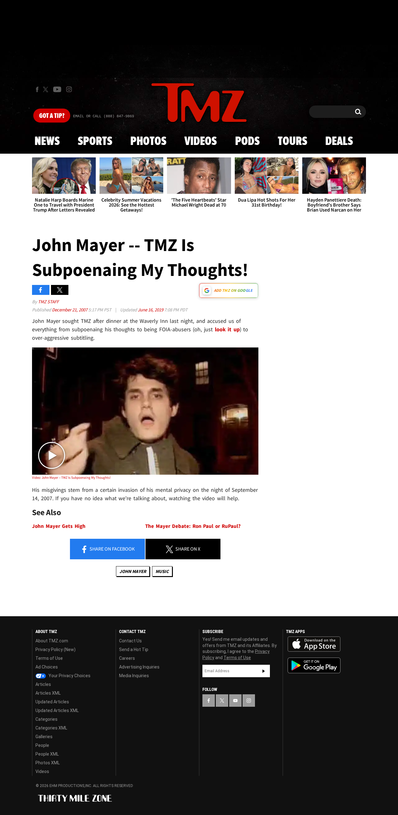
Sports (95, 141)
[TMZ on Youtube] (57, 89)
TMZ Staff (48, 302)
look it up (227, 329)
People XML (47, 754)
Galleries (44, 736)
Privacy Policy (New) (55, 649)
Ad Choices (46, 666)
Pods (247, 141)
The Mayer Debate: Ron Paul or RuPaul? (193, 526)
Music (162, 571)
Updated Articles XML (57, 710)
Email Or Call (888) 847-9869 (103, 116)
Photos (148, 141)
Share (112, 549)
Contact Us (130, 640)
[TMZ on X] (46, 89)
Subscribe (263, 671)
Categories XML (51, 727)
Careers (127, 658)
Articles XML (48, 693)
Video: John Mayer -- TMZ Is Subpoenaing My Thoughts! (71, 477)
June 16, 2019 (151, 310)
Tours (292, 141)
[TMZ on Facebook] (37, 89)
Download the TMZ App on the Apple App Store (314, 644)
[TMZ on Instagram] (69, 89)
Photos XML (47, 762)
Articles (43, 684)
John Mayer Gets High (59, 526)
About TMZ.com (51, 640)
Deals (339, 141)
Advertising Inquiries (139, 666)
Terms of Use (49, 658)
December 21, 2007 (70, 310)
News (47, 141)
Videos (200, 141)
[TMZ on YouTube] (235, 700)
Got (51, 116)
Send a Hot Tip (133, 649)
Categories (46, 719)
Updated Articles (52, 701)
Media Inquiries (134, 675)
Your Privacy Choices (69, 675)
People (42, 745)
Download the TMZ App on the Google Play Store (314, 665)
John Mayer (132, 571)
